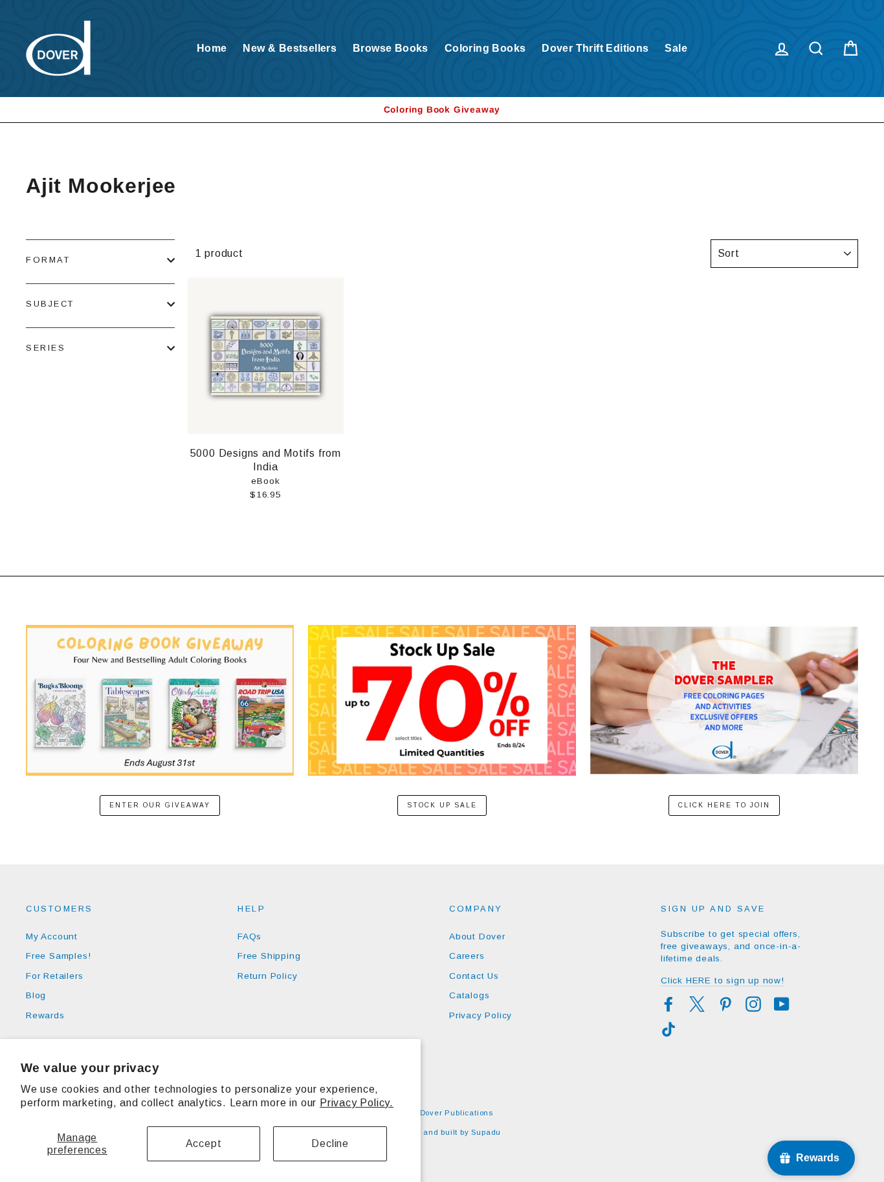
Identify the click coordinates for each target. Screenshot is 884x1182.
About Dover (477, 936)
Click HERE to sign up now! (722, 980)
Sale (676, 48)
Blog (36, 995)
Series (45, 348)
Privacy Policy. (356, 1102)
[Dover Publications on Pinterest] (725, 1004)
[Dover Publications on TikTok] (668, 1029)
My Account (52, 936)
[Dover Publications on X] (697, 1004)
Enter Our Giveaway (159, 805)
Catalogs (469, 995)
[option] (442, 110)
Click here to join (724, 805)
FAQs (249, 936)
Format (48, 260)
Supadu (486, 1132)
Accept (204, 1143)
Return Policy (267, 976)
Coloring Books (485, 48)
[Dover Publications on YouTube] (782, 1004)
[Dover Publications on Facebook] (668, 1004)
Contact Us (474, 976)
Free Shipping (269, 956)
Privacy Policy (480, 1015)
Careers (467, 956)
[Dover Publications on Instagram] (753, 1004)
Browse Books (390, 48)
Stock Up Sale (442, 805)
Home (212, 48)
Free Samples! (58, 956)
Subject (50, 304)
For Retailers (54, 976)
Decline (330, 1143)
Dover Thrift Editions (595, 48)
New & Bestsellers (290, 48)
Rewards (45, 1015)
